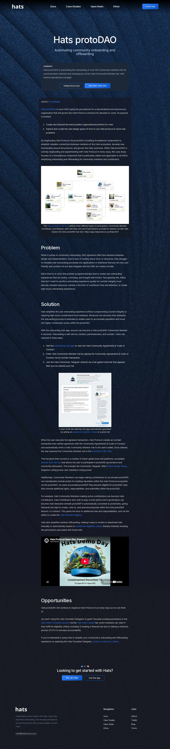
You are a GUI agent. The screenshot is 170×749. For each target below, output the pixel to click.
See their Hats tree (97, 85)
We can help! (72, 678)
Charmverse (113, 466)
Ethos (116, 6)
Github (134, 716)
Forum (124, 466)
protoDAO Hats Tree (101, 451)
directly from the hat (50, 462)
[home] (18, 6)
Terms (134, 728)
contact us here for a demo (106, 641)
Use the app (94, 678)
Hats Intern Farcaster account (55, 623)
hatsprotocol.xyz (72, 85)
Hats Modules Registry (71, 515)
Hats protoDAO (48, 109)
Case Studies (73, 6)
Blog (133, 724)
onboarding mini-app (64, 346)
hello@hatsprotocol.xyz (26, 733)
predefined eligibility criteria (88, 526)
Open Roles (97, 6)
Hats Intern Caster (85, 623)
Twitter (134, 720)
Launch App (150, 6)
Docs (53, 6)
